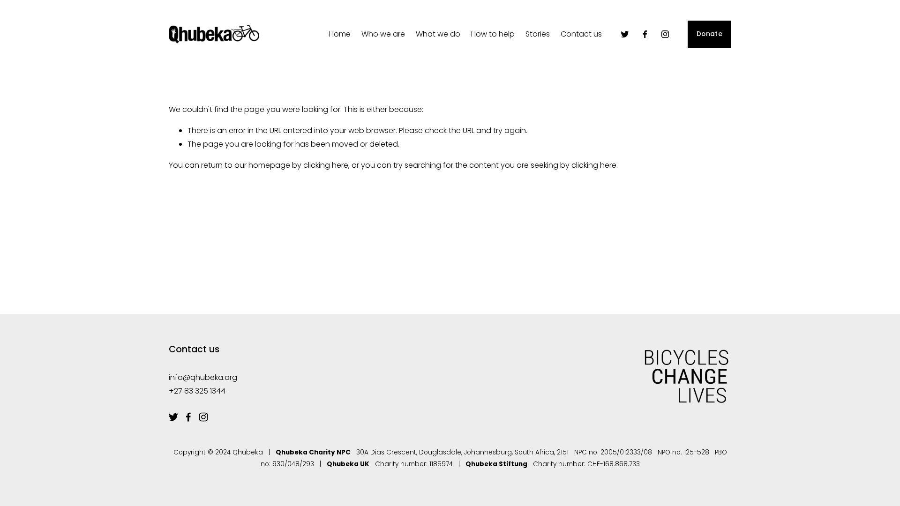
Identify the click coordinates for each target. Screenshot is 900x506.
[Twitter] (625, 34)
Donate (709, 34)
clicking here (325, 165)
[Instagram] (665, 34)
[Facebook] (645, 34)
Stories (537, 34)
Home (340, 34)
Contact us (581, 34)
